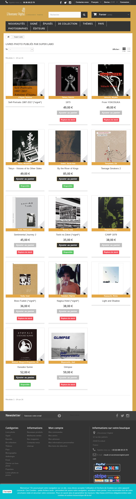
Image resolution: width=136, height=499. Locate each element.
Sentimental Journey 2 (25, 234)
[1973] (68, 81)
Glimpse (68, 367)
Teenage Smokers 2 (111, 168)
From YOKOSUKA (111, 102)
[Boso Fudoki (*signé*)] (25, 279)
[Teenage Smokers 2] (111, 147)
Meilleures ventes (34, 436)
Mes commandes (55, 432)
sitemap (30, 446)
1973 (68, 102)
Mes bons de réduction (57, 446)
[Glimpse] (68, 345)
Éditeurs (39, 28)
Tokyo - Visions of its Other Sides (25, 168)
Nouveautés (16, 23)
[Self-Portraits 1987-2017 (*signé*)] (25, 81)
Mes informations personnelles (61, 443)
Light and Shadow (111, 301)
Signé (33, 23)
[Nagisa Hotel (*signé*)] (68, 279)
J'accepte (7, 491)
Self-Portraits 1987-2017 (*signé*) (25, 102)
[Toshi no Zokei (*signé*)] (68, 213)
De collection (67, 23)
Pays (101, 23)
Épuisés (48, 23)
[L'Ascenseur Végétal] (25, 11)
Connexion (124, 2)
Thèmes (88, 23)
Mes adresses (54, 439)
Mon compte (55, 427)
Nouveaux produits (35, 432)
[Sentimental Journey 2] (25, 213)
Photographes (18, 28)
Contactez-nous (82, 2)
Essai (8, 460)
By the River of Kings (67, 168)
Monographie (11, 453)
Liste (128, 51)
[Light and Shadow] (111, 279)
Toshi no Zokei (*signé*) (68, 234)
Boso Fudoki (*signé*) (25, 301)
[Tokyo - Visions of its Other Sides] (25, 147)
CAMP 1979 (111, 234)
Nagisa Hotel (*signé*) (68, 301)
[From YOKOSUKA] (111, 81)
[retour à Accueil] (8, 37)
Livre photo (10, 432)
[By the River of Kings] (68, 147)
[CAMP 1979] (111, 213)
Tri (7, 49)
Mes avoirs (52, 436)
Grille (124, 51)
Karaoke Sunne (25, 367)
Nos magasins (33, 439)
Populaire (10, 469)
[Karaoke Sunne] (25, 345)
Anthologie (10, 456)
